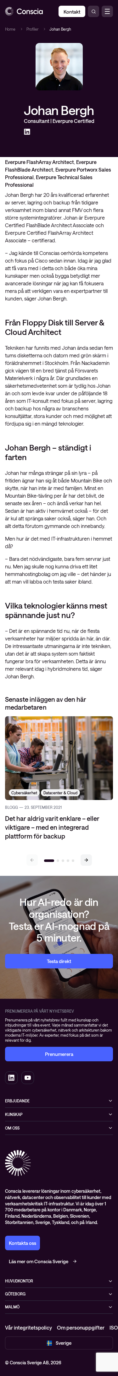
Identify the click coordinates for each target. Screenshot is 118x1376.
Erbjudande (17, 1101)
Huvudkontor (19, 1281)
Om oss (12, 1128)
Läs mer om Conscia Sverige (38, 1261)
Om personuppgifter (80, 1327)
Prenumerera (59, 1054)
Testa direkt (59, 961)
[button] (86, 860)
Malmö (12, 1307)
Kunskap (13, 1114)
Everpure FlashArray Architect (39, 162)
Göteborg (15, 1294)
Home (10, 29)
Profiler (32, 29)
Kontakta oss (22, 1243)
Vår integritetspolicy (28, 1327)
